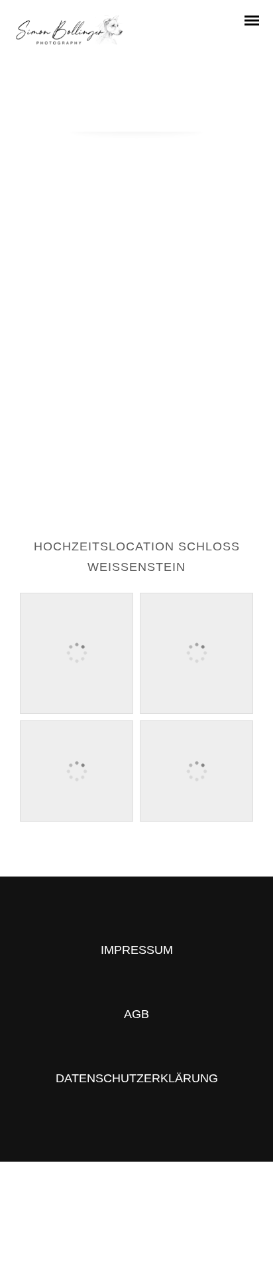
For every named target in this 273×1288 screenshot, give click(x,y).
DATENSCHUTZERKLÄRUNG (137, 1078)
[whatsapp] (136, 1235)
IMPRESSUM (137, 950)
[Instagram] (113, 1235)
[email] (160, 1235)
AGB (136, 1014)
